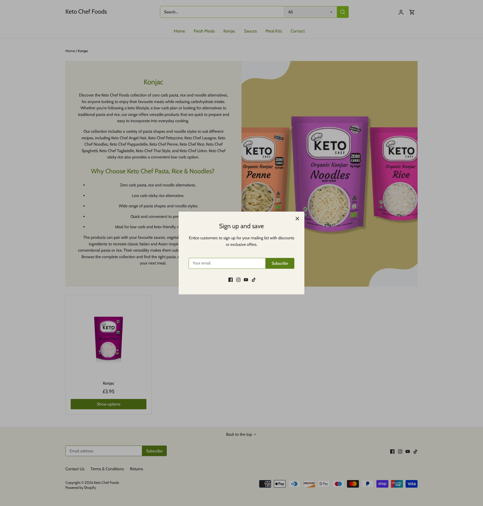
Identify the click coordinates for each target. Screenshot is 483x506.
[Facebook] (230, 279)
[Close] (297, 218)
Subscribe (280, 263)
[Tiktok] (254, 279)
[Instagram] (238, 279)
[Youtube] (246, 279)
